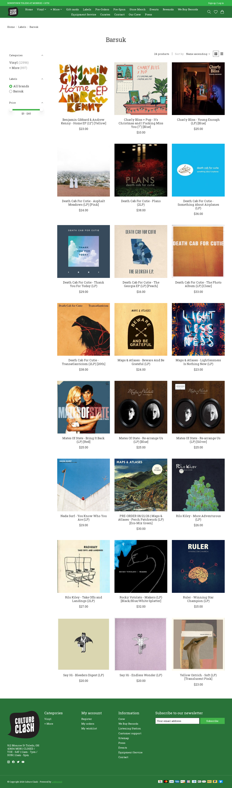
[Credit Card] (160, 781)
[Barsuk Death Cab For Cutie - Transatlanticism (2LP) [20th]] (83, 329)
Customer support (129, 733)
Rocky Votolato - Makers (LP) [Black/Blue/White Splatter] (141, 599)
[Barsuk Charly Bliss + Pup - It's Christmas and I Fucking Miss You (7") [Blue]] (140, 88)
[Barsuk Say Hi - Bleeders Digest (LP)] (83, 644)
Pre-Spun (119, 9)
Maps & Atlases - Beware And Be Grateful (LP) (141, 362)
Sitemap (123, 738)
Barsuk (18, 91)
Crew (121, 719)
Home (29, 9)
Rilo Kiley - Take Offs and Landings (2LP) (83, 599)
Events (154, 9)
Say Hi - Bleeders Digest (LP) (83, 675)
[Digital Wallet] (202, 781)
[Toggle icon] (209, 12)
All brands (21, 86)
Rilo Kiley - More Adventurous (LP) (198, 517)
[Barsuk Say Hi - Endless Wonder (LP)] (140, 644)
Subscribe (212, 721)
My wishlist (89, 728)
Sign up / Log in (216, 3)
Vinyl (13, 63)
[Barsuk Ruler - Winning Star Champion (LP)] (198, 566)
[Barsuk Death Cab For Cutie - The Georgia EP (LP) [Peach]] (140, 251)
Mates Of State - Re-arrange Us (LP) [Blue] (141, 440)
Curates (105, 14)
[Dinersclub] (194, 781)
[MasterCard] (166, 781)
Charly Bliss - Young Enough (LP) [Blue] (198, 121)
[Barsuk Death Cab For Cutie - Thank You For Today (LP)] (83, 251)
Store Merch (138, 9)
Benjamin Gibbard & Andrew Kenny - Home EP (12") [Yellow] (83, 121)
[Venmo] (221, 781)
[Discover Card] (183, 781)
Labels (87, 9)
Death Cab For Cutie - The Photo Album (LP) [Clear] (198, 284)
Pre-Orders (102, 9)
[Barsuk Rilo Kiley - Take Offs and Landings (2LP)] (83, 566)
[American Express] (177, 781)
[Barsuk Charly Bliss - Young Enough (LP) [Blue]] (198, 88)
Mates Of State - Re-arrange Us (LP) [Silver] (198, 440)
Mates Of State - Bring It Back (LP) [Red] (83, 440)
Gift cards (72, 9)
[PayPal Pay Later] (215, 781)
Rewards (168, 9)
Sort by (179, 54)
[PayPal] (209, 781)
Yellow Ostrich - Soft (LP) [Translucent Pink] (198, 677)
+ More (14, 68)
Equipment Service (83, 14)
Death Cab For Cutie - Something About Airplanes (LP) (198, 204)
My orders (87, 723)
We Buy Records (188, 9)
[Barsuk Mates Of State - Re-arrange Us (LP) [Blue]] (140, 407)
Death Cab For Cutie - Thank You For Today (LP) (83, 284)
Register (86, 719)
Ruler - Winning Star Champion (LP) (198, 599)
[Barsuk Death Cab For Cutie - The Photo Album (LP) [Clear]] (198, 251)
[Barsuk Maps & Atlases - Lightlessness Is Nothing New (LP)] (198, 329)
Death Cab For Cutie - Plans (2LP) (141, 203)
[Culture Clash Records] (12, 11)
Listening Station (129, 728)
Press (148, 14)
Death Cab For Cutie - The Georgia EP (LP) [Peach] (141, 284)
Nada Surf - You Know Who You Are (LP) (83, 517)
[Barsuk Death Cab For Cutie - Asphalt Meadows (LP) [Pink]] (83, 170)
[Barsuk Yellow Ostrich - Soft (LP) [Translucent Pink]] (198, 644)
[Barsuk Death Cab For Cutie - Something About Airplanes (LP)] (198, 170)
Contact (119, 14)
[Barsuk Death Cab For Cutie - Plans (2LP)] (140, 170)
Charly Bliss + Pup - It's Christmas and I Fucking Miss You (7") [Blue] (141, 123)
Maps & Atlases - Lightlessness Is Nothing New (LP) (198, 362)
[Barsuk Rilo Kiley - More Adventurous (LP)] (198, 485)
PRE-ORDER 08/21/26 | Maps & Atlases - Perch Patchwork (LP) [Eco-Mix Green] (141, 519)
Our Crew (135, 14)
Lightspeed (57, 781)
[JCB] (188, 781)
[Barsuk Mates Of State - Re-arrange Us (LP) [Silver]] (198, 407)
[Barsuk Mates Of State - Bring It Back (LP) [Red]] (83, 407)
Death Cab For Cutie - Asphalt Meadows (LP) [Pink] (83, 203)
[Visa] (171, 781)
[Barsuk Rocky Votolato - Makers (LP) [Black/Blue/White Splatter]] (140, 566)
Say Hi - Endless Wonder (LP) (141, 675)
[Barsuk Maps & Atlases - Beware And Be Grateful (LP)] (140, 329)
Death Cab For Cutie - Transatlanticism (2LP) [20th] (83, 362)
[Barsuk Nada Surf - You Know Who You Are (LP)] (83, 485)
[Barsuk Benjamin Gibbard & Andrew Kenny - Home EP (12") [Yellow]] (83, 88)
